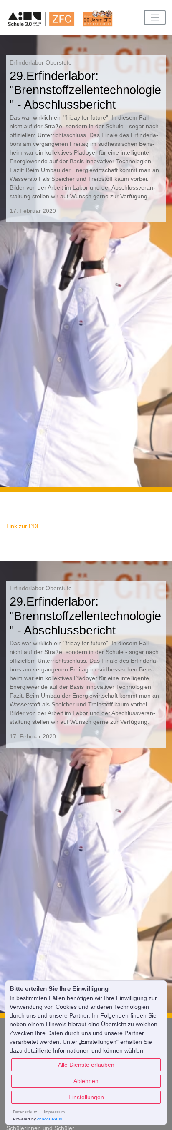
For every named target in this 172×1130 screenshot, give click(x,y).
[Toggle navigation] (155, 17)
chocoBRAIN (49, 1119)
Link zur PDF (23, 526)
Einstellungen (86, 1097)
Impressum (54, 1112)
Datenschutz (25, 1112)
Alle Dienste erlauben (86, 1064)
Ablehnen (86, 1081)
